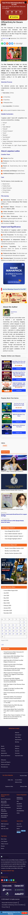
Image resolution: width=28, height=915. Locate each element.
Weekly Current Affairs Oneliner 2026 (14, 548)
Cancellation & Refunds (7, 904)
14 (17, 628)
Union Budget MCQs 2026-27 (12, 531)
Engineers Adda (9, 786)
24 (2, 634)
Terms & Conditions (19, 904)
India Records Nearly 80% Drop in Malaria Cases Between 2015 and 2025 (14, 669)
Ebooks (3, 846)
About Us (19, 823)
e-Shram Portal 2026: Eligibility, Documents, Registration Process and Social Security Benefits (13, 680)
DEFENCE (19, 808)
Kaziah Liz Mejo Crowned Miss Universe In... (12, 471)
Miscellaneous (4, 766)
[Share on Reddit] (7, 43)
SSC (18, 801)
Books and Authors (5, 755)
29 (21, 634)
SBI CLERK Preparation (4, 802)
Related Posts (5, 451)
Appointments (18, 739)
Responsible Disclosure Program (10, 902)
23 (24, 631)
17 (2, 631)
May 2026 (6, 598)
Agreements (4, 753)
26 (10, 634)
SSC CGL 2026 (4, 828)
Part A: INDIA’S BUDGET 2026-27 (13, 533)
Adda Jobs (10, 779)
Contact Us (19, 826)
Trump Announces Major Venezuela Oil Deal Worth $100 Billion (14, 652)
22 (21, 631)
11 (5, 628)
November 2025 (8, 613)
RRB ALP (3, 826)
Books (2, 848)
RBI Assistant (4, 813)
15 (20, 628)
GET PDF (24, 913)
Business (17, 746)
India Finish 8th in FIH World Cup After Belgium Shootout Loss (13, 661)
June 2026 (6, 595)
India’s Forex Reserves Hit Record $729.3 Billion (14, 693)
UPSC (18, 813)
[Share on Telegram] (5, 43)
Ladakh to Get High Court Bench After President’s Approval (13, 689)
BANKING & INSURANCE (20, 798)
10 (2, 628)
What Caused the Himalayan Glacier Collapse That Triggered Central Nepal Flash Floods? (13, 674)
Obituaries (3, 759)
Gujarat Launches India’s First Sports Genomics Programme (13, 665)
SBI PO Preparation (6, 799)
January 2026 (7, 608)
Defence (17, 748)
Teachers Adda (23, 775)
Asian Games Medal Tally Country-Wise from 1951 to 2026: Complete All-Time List (14, 711)
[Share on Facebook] (10, 43)
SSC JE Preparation (6, 807)
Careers (21, 831)
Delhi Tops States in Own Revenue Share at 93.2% (14, 685)
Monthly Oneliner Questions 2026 (13, 553)
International (18, 734)
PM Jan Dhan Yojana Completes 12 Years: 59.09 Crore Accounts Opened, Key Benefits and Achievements (14, 716)
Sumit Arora (5, 38)
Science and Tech (5, 764)
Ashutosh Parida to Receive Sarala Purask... (12, 509)
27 (13, 634)
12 (9, 628)
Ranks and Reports (5, 762)
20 (13, 631)
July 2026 (6, 593)
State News (18, 737)
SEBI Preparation (5, 805)
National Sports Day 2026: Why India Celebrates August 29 (13, 705)
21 (17, 631)
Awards (5, 445)
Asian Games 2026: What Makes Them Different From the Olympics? (14, 657)
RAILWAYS (19, 803)
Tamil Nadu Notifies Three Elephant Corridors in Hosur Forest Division (13, 697)
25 (6, 634)
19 (9, 631)
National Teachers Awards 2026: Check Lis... (12, 490)
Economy (17, 753)
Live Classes (4, 841)
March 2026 (7, 603)
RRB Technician (5, 823)
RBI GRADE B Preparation (4, 816)
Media (18, 828)
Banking (17, 741)
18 (6, 631)
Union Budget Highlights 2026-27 (13, 538)
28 (17, 634)
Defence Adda (18, 782)
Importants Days (19, 755)
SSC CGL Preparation (4, 810)
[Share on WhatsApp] (2, 43)
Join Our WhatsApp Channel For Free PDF (14, 289)
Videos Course (4, 843)
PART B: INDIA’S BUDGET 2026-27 (14, 536)
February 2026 (7, 605)
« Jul (2, 644)
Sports (2, 746)
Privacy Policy (5, 907)
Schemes (3, 750)
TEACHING (19, 806)
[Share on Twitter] (12, 43)
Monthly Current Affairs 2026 (12, 550)
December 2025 (8, 610)
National (17, 732)
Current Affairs (18, 779)
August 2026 (11, 590)
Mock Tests (3, 839)
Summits (17, 750)
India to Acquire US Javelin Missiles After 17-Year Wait (14, 701)
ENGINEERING (20, 810)
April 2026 (6, 600)
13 (13, 628)
